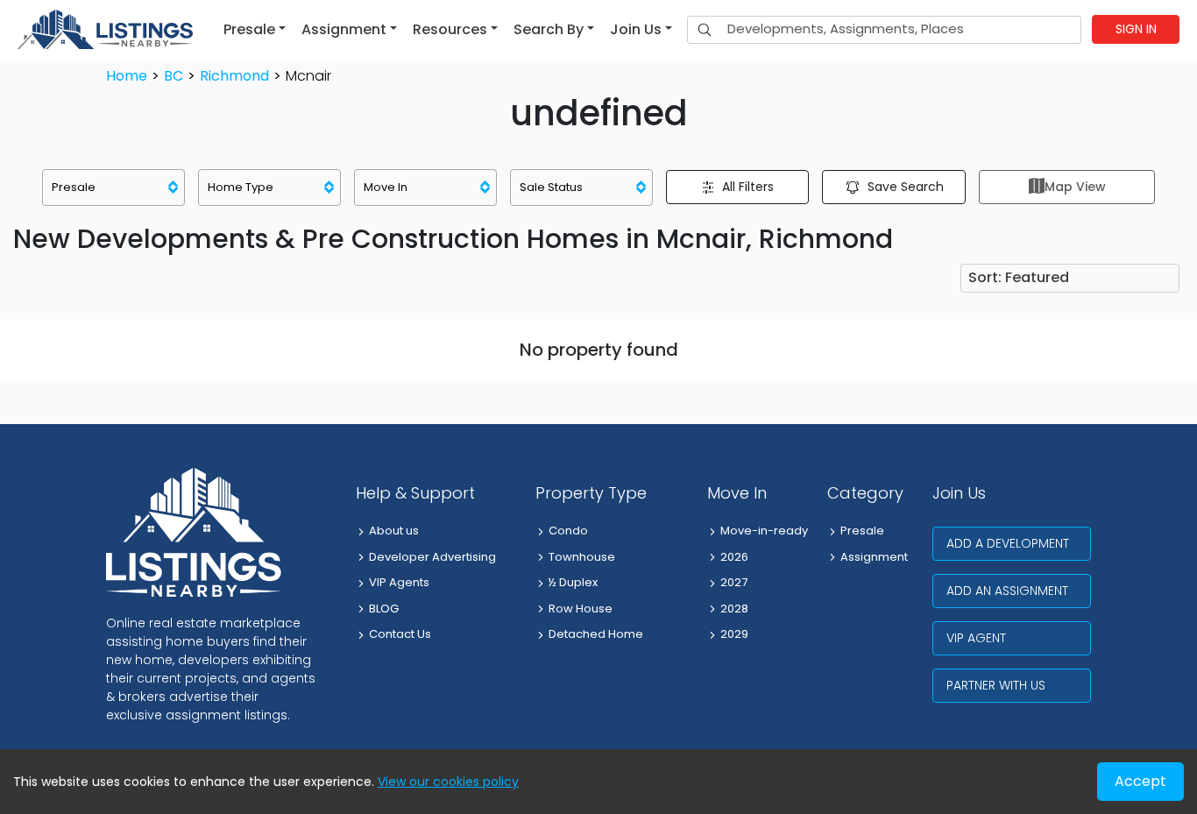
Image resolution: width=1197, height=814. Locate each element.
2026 (734, 557)
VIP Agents (399, 582)
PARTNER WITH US (995, 685)
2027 (733, 582)
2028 (734, 608)
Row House (581, 608)
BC (173, 76)
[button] (254, 30)
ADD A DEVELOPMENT (1007, 543)
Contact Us (400, 634)
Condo (568, 530)
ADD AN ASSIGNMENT (1007, 590)
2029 (734, 634)
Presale (862, 530)
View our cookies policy (448, 781)
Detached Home (596, 634)
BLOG (384, 608)
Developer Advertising (432, 557)
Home (126, 76)
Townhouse (582, 557)
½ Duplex (573, 582)
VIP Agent (976, 638)
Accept (1140, 781)
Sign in (1136, 29)
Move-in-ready (764, 530)
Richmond (234, 76)
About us (394, 530)
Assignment (874, 557)
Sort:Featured (1018, 277)
